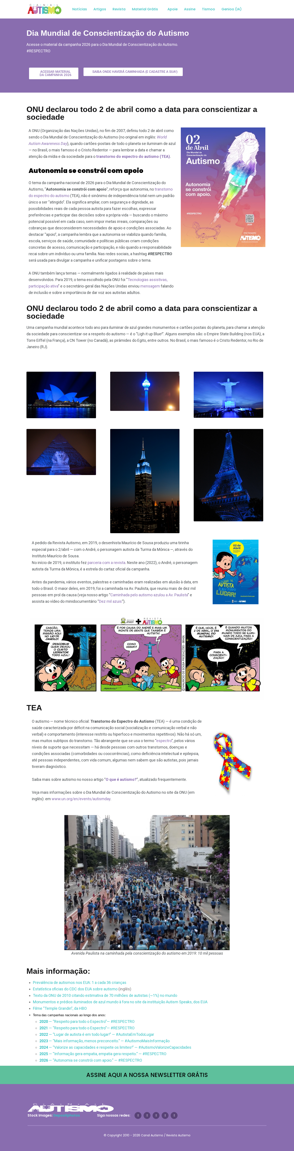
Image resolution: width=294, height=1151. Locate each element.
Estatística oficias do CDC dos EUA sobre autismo (75, 989)
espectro (164, 740)
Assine (189, 9)
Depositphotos (66, 1115)
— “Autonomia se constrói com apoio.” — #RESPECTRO (90, 1060)
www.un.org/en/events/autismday (81, 799)
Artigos (99, 9)
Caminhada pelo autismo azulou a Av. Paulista (149, 595)
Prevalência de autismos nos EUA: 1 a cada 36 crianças (79, 982)
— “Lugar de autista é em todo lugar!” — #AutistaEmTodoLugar (96, 1034)
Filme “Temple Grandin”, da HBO (60, 1008)
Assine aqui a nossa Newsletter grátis (147, 1075)
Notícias (79, 9)
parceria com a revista (106, 562)
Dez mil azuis (110, 601)
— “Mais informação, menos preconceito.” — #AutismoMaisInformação (104, 1041)
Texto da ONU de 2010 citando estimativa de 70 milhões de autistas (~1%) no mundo (105, 995)
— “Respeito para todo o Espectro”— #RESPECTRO (87, 1021)
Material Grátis (145, 9)
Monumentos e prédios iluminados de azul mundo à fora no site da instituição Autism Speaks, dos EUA (120, 1002)
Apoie (172, 9)
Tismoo (208, 9)
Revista (119, 9)
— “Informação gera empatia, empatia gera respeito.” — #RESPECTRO (102, 1054)
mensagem (150, 286)
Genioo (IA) (231, 9)
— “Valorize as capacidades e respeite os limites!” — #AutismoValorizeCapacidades (115, 1047)
